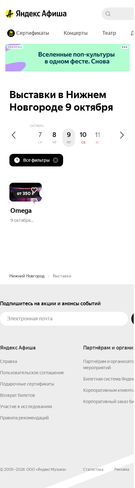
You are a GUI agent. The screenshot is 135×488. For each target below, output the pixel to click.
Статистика (93, 469)
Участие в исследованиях (26, 406)
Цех (41, 220)
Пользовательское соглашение (32, 372)
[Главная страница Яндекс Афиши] (9, 14)
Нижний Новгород (27, 276)
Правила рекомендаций (24, 417)
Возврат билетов (17, 395)
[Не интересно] (34, 201)
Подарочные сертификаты (27, 383)
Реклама (121, 469)
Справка (8, 361)
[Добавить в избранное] (34, 190)
